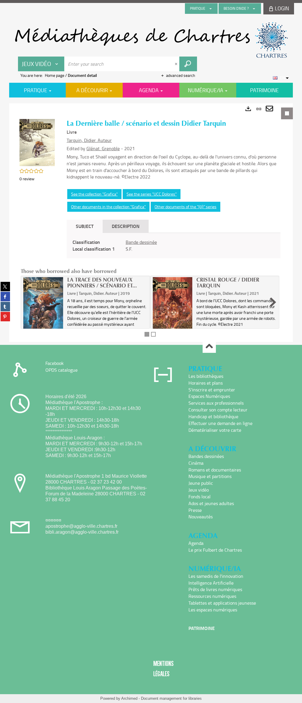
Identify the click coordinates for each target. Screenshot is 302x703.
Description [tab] (125, 226)
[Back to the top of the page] (209, 346)
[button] (37, 142)
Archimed (129, 698)
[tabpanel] (151, 222)
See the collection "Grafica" (94, 194)
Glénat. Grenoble (103, 148)
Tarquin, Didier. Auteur (89, 140)
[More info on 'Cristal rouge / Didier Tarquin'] (173, 303)
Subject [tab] (84, 226)
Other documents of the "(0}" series (185, 206)
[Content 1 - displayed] (147, 334)
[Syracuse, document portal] (151, 40)
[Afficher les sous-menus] (210, 8)
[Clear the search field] (176, 64)
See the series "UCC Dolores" (152, 194)
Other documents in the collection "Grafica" (108, 206)
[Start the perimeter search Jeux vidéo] (188, 64)
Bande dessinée (141, 242)
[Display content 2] (153, 334)
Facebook (54, 363)
